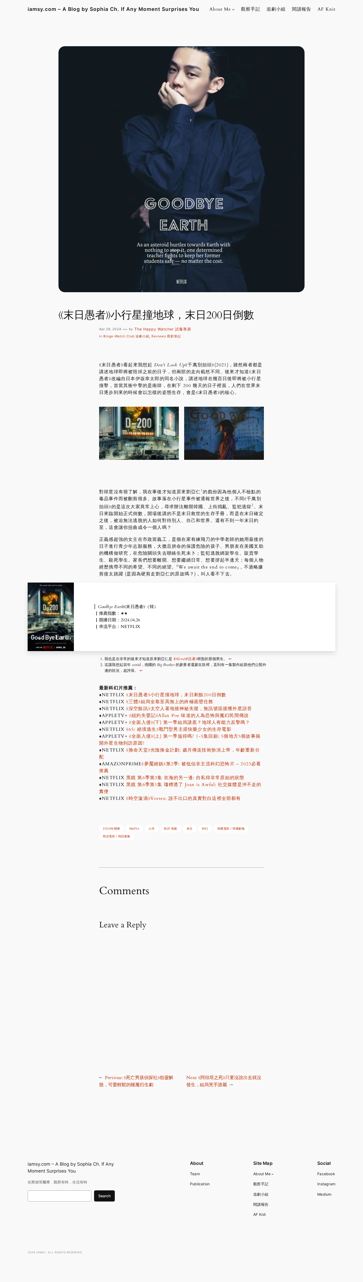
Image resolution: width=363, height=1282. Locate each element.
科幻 (205, 828)
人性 (152, 828)
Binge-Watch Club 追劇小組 (126, 336)
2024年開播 (111, 828)
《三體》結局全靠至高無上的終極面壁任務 (169, 702)
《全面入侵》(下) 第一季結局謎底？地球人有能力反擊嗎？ (189, 722)
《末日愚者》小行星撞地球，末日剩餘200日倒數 (176, 695)
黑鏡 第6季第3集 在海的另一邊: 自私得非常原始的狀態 (185, 778)
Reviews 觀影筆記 (166, 336)
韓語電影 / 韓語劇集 (116, 836)
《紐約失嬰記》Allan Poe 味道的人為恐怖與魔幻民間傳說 (189, 715)
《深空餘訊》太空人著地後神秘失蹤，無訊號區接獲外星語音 (189, 709)
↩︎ (230, 658)
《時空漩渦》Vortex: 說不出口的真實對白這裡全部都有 (183, 798)
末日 (190, 828)
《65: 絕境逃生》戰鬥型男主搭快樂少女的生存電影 (178, 729)
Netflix (134, 828)
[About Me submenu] (233, 9)
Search (104, 1196)
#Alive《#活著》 (185, 658)
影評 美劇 (170, 828)
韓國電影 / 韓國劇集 (231, 828)
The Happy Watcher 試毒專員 (162, 329)
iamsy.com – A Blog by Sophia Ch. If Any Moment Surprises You (113, 9)
